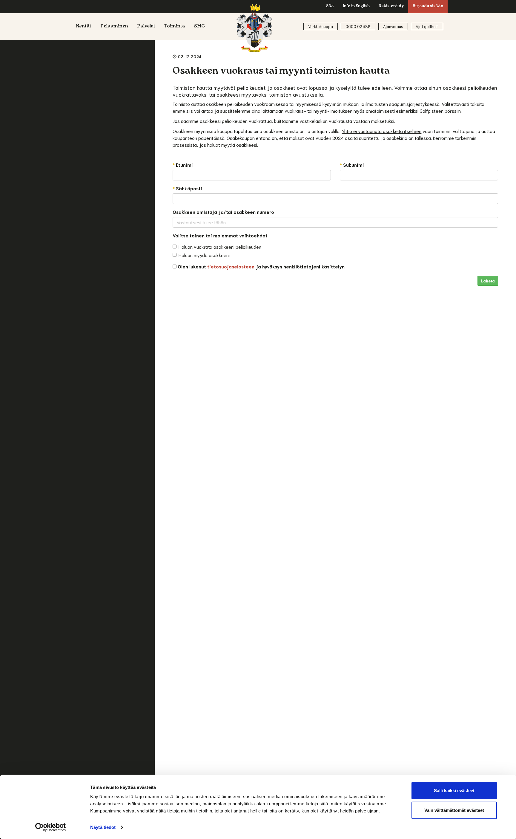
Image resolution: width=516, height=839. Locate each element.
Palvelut (146, 26)
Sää (330, 6)
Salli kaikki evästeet (454, 790)
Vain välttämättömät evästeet (454, 809)
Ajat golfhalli (427, 26)
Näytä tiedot (103, 827)
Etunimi (183, 164)
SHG (199, 26)
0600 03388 (358, 26)
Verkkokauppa (320, 26)
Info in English (356, 6)
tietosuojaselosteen (230, 266)
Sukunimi (352, 164)
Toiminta (174, 26)
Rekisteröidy (391, 6)
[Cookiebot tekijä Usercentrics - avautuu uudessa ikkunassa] (50, 827)
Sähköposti (187, 188)
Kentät (83, 26)
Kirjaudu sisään (428, 6)
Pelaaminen (114, 26)
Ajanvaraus (393, 26)
